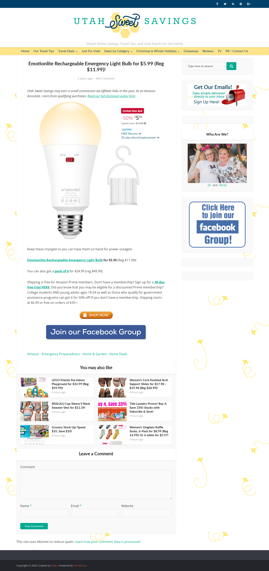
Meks (54, 565)
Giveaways (191, 51)
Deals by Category (116, 51)
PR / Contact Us (236, 51)
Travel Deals (66, 51)
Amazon (33, 354)
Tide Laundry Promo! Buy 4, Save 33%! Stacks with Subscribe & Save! (148, 407)
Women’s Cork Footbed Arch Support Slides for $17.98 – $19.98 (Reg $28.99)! (149, 384)
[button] (159, 106)
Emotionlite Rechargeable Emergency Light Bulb (65, 260)
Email (76, 506)
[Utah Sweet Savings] (134, 25)
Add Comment (105, 78)
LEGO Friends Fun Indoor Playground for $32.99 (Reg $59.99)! (70, 384)
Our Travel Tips (43, 51)
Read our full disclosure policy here (111, 96)
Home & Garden (95, 354)
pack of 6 (62, 271)
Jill (209, 185)
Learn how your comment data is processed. (108, 542)
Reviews (208, 51)
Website (127, 506)
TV (220, 51)
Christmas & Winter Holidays (156, 51)
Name (26, 506)
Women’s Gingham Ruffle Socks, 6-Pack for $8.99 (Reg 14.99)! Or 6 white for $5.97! (149, 431)
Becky (223, 185)
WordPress (79, 565)
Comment (27, 467)
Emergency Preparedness (61, 354)
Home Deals (118, 354)
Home (25, 51)
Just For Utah (91, 51)
